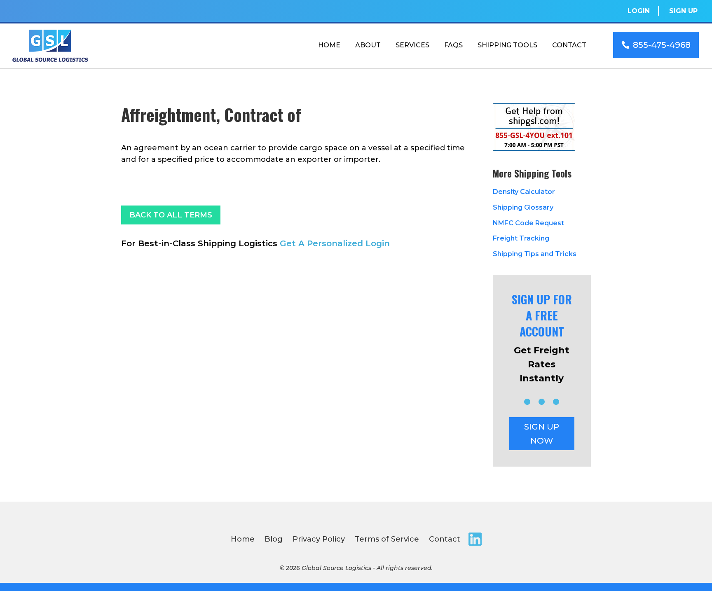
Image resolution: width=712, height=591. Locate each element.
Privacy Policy (319, 539)
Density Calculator (524, 192)
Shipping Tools (507, 45)
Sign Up (683, 11)
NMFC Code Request (528, 223)
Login (639, 11)
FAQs (453, 45)
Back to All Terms (170, 215)
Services (412, 45)
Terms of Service (387, 539)
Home (329, 45)
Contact (569, 45)
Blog (274, 539)
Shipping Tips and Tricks (534, 254)
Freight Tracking (521, 238)
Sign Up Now (541, 434)
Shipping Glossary (523, 207)
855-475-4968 (662, 45)
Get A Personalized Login (335, 243)
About (368, 45)
